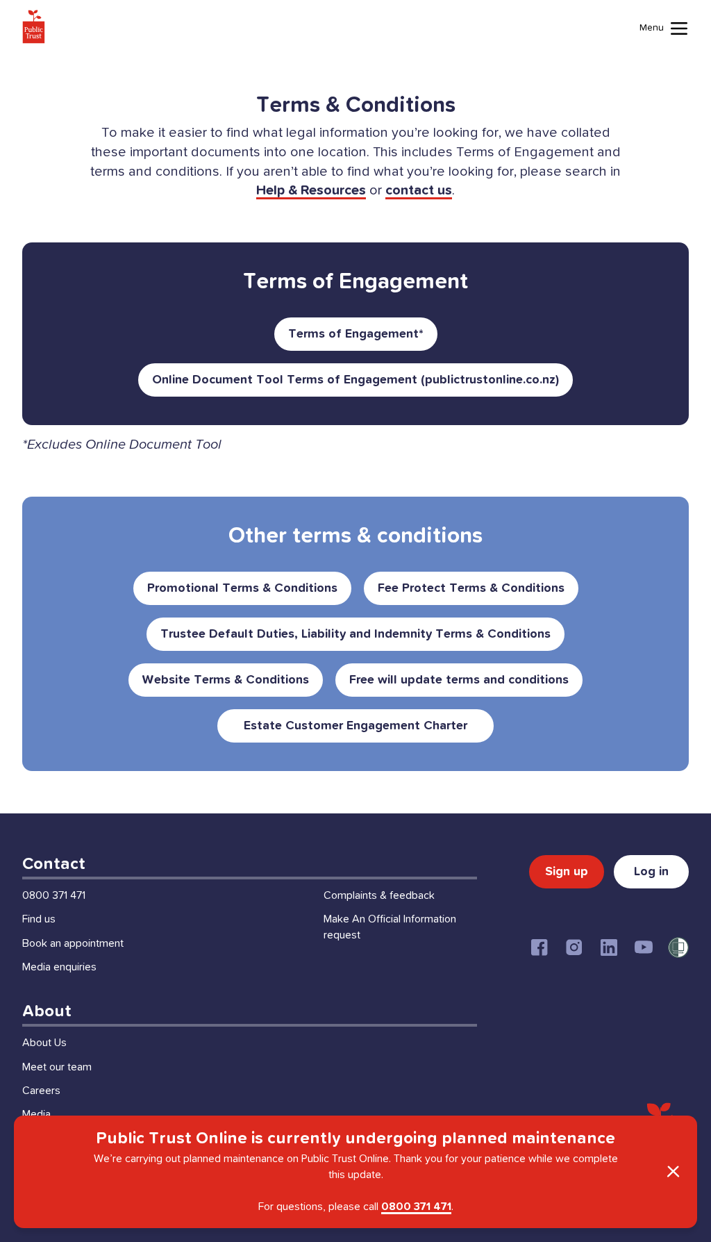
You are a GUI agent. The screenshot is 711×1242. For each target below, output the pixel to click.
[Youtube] (643, 947)
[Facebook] (539, 947)
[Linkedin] (609, 947)
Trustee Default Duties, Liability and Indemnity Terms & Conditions (355, 634)
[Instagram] (574, 947)
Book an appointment (73, 943)
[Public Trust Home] (33, 26)
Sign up (566, 872)
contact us (418, 190)
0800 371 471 (53, 895)
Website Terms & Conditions (225, 680)
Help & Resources (311, 190)
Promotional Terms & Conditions (242, 588)
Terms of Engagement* (356, 334)
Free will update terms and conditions (459, 680)
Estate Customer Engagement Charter (355, 726)
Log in (651, 872)
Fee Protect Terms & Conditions (471, 588)
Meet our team (57, 1067)
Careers (41, 1090)
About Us (44, 1042)
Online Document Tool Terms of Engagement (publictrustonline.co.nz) (355, 380)
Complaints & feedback (379, 895)
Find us (39, 919)
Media (36, 1114)
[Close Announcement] (672, 1171)
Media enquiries (59, 966)
